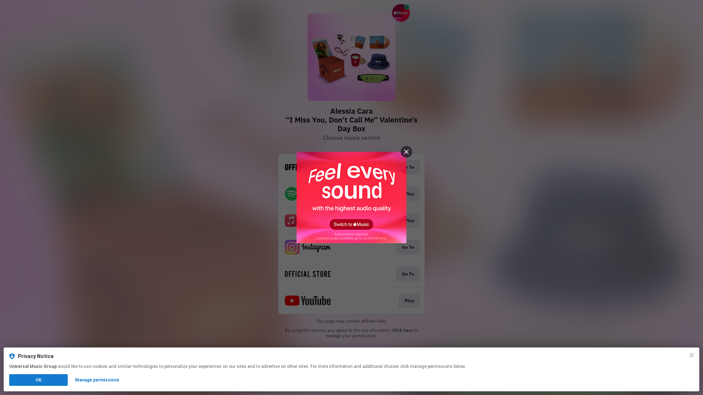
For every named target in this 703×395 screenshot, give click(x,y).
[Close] (692, 355)
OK (38, 380)
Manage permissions (97, 380)
